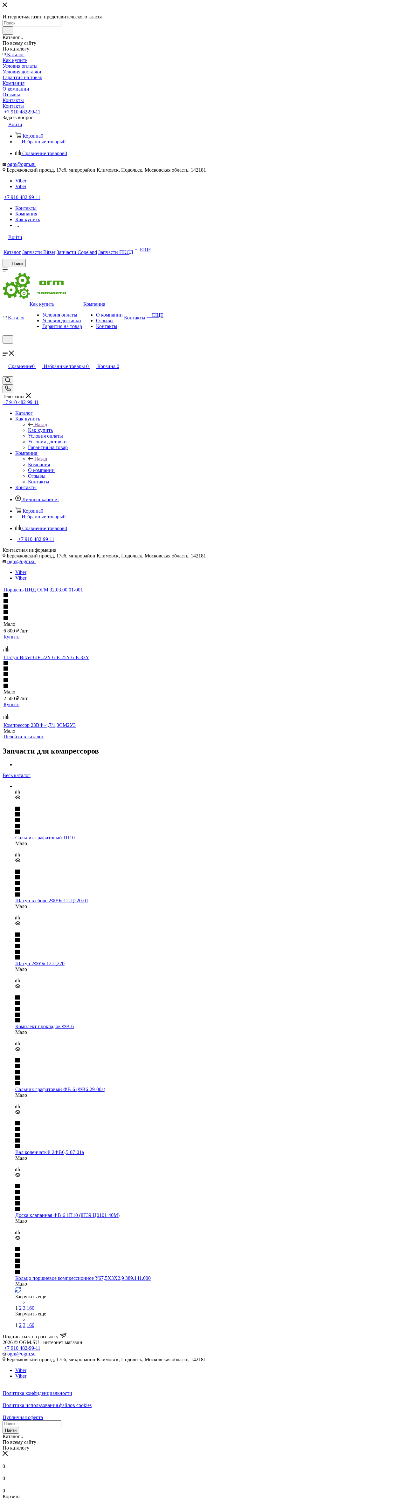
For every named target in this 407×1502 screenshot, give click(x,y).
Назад (40, 424)
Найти (11, 1430)
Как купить (40, 430)
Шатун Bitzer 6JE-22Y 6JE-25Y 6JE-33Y (46, 657)
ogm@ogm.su (21, 164)
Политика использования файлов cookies (47, 1405)
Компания (39, 464)
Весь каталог (17, 775)
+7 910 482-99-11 (22, 111)
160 (30, 1308)
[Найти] (8, 30)
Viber (20, 180)
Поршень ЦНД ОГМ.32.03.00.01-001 (43, 589)
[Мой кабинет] (5, 347)
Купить (11, 636)
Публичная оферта (23, 1417)
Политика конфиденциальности (37, 1393)
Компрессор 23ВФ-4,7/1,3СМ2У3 (39, 725)
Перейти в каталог (23, 736)
